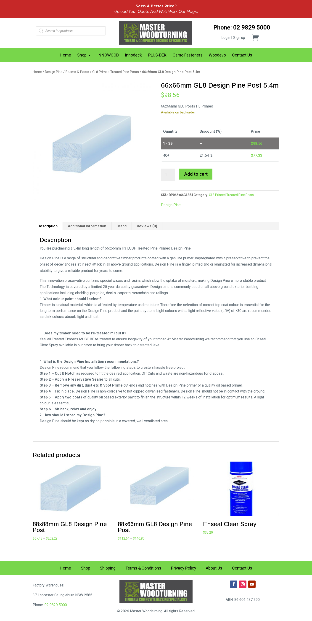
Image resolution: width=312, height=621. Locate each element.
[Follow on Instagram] (242, 584)
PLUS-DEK (157, 55)
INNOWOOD (108, 55)
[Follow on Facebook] (233, 584)
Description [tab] (47, 226)
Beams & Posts (77, 72)
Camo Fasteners (188, 55)
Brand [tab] (121, 226)
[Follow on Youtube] (252, 584)
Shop (82, 55)
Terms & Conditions (143, 568)
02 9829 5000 (56, 605)
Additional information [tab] (87, 226)
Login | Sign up (233, 37)
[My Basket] (258, 37)
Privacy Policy (183, 568)
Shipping (108, 568)
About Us (214, 568)
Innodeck (133, 55)
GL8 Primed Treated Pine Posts (115, 72)
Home (65, 55)
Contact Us (242, 55)
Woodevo (217, 55)
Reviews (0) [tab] (147, 226)
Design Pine (53, 72)
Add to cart (196, 174)
